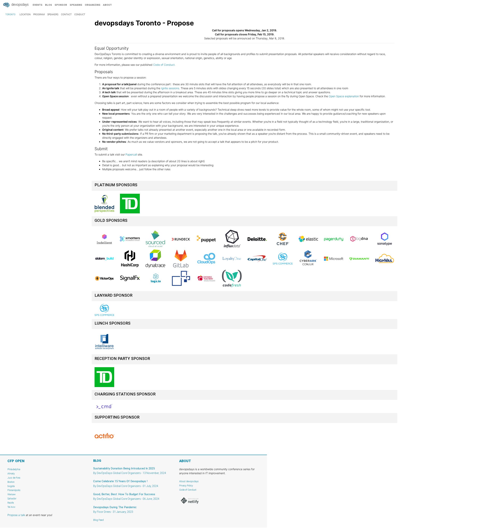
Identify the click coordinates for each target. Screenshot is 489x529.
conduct (79, 14)
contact (66, 14)
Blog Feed (98, 519)
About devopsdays (189, 481)
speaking (76, 4)
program (39, 14)
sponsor (61, 4)
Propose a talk (16, 515)
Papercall (131, 154)
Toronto (10, 14)
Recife (10, 502)
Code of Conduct (164, 64)
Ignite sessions (169, 88)
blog (48, 4)
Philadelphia (13, 469)
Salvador (11, 498)
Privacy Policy (186, 485)
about (107, 4)
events (37, 4)
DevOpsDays (20, 4)
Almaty (11, 473)
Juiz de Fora (13, 477)
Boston (11, 481)
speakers (52, 14)
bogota (11, 486)
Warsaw (11, 494)
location (25, 14)
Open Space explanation (344, 96)
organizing (92, 4)
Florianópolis (13, 490)
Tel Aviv (11, 507)
